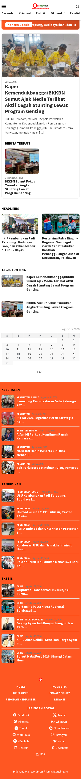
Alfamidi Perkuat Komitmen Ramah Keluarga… (42, 436)
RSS (42, 754)
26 (29, 358)
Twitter (62, 715)
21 (51, 354)
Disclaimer (21, 693)
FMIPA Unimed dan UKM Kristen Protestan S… (47, 531)
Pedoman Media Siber (21, 699)
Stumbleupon (62, 728)
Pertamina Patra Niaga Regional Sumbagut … (40, 608)
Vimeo (61, 741)
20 (40, 354)
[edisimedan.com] (40, 6)
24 (7, 358)
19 (29, 354)
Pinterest (23, 722)
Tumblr (23, 728)
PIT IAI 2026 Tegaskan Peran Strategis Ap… (45, 420)
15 (62, 349)
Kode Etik (59, 687)
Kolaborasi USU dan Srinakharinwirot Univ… (44, 547)
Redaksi (59, 699)
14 (51, 349)
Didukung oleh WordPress (28, 771)
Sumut (35, 397)
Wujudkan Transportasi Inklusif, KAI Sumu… (43, 592)
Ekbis (20, 430)
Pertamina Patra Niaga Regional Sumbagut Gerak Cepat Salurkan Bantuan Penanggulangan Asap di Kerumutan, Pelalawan (20, 248)
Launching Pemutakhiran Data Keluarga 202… (46, 403)
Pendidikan (23, 491)
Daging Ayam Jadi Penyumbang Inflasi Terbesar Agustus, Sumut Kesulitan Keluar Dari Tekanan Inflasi (59, 246)
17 (7, 354)
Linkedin (23, 748)
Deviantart (62, 748)
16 (73, 349)
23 (73, 354)
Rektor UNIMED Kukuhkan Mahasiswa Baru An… (48, 564)
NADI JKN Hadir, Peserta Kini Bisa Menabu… (41, 453)
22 (62, 354)
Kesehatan (23, 397)
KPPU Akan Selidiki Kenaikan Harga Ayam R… (47, 642)
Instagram (62, 735)
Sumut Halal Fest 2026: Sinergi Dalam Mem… (44, 658)
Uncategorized (33, 619)
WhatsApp (62, 722)
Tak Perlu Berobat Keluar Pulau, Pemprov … (47, 470)
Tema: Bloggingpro (57, 771)
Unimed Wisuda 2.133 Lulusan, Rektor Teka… (44, 514)
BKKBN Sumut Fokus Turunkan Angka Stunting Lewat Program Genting (20, 187)
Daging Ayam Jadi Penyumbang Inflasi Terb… (45, 625)
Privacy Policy (59, 693)
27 (40, 358)
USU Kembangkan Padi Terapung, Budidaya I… (41, 497)
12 (29, 349)
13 (40, 349)
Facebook (23, 715)
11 (18, 349)
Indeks (20, 687)
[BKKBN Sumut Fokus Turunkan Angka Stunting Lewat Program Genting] (22, 161)
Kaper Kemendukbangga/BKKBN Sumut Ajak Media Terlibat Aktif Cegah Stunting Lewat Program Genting (36, 99)
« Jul (39, 372)
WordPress (23, 735)
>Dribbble (23, 741)
